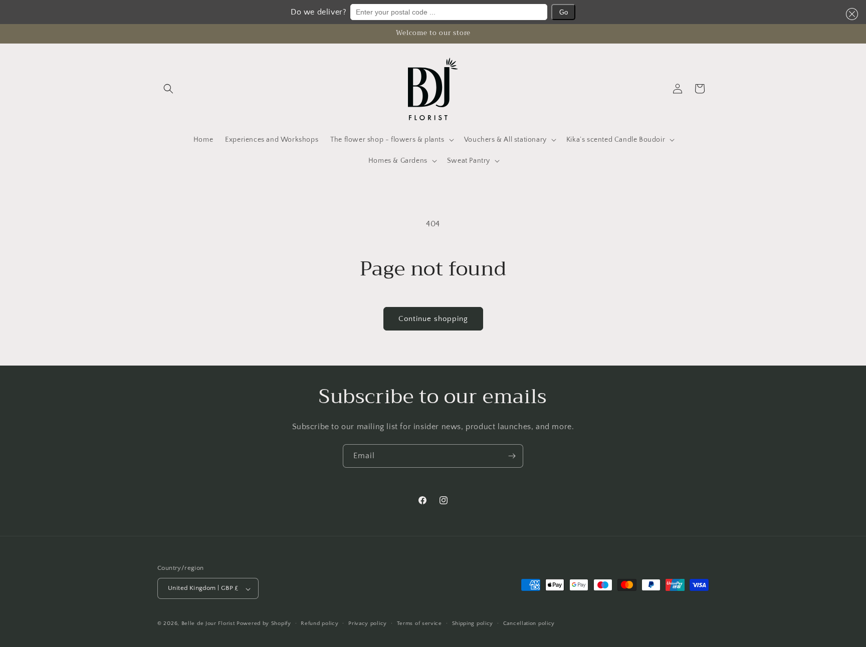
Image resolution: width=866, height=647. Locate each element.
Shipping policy (473, 623)
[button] (850, 14)
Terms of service (419, 623)
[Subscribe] (512, 456)
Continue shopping (433, 318)
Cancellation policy (529, 623)
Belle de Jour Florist (208, 624)
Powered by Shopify (264, 624)
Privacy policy (367, 623)
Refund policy (319, 623)
